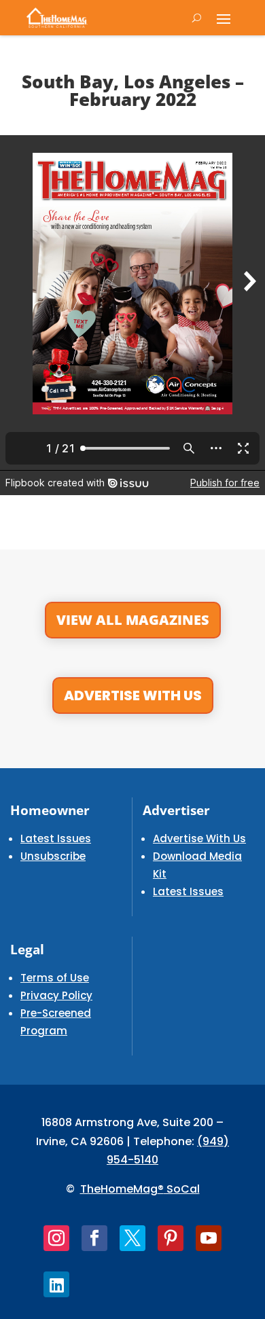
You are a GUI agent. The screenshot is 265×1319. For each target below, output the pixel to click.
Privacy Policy (56, 995)
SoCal (182, 1189)
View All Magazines (132, 620)
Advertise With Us (133, 695)
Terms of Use (54, 978)
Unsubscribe (53, 856)
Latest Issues (55, 838)
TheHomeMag (119, 1189)
